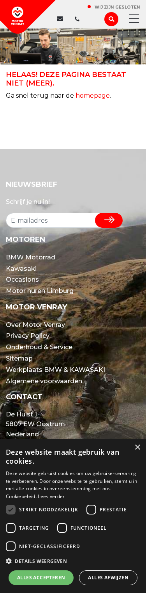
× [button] (137, 447)
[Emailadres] (62, 19)
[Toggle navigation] (131, 19)
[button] (73, 561)
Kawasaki (21, 268)
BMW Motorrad (30, 257)
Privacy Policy (27, 335)
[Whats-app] (83, 19)
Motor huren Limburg (40, 291)
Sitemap (19, 358)
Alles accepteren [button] (41, 577)
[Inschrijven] (109, 220)
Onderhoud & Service (39, 347)
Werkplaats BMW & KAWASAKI (55, 369)
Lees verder (51, 496)
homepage (93, 95)
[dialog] (73, 516)
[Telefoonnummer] (75, 19)
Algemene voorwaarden (44, 381)
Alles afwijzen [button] (108, 577)
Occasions (22, 279)
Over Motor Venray (35, 325)
